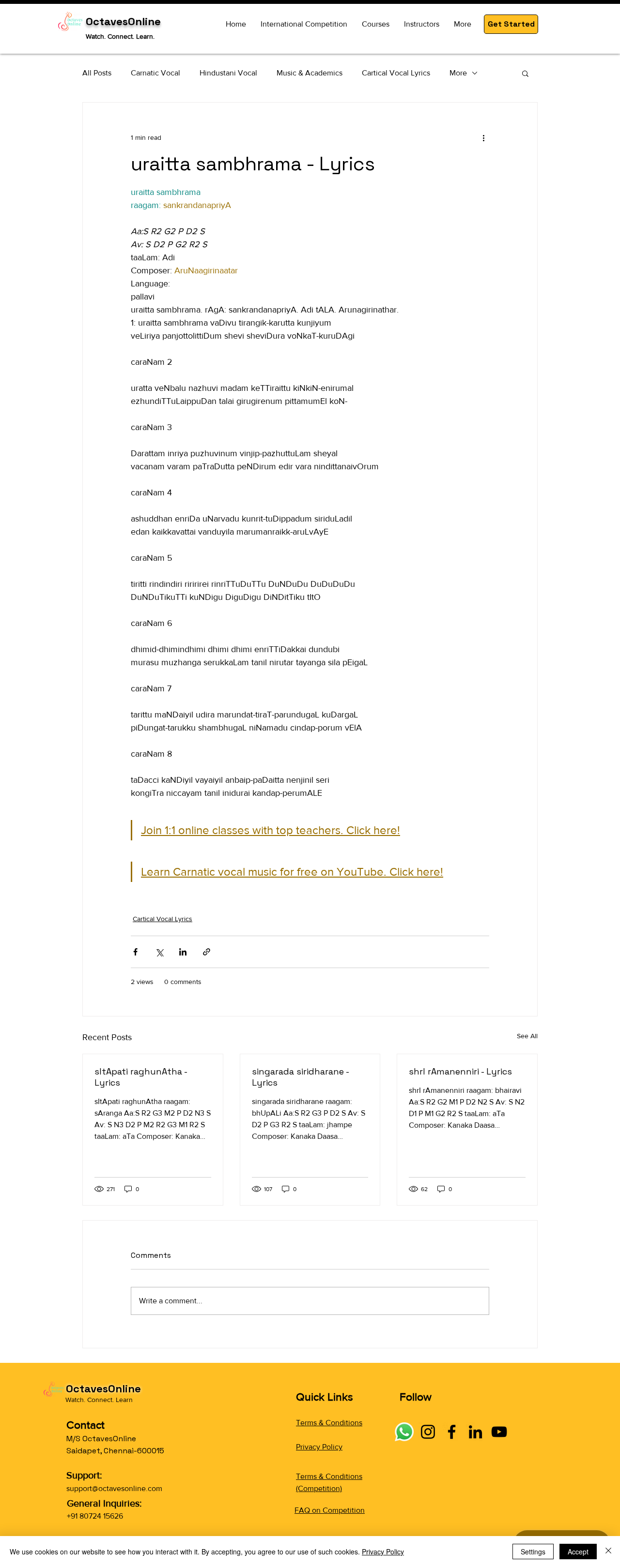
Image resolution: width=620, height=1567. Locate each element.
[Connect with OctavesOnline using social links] (404, 1431)
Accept (578, 1551)
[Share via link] (206, 951)
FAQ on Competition (329, 1510)
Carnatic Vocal (155, 73)
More (458, 73)
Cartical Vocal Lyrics (396, 73)
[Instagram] (427, 1431)
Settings (533, 1551)
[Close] (608, 1551)
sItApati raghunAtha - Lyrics (140, 1077)
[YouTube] (499, 1431)
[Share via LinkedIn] (182, 951)
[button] (511, 24)
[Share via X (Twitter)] (159, 951)
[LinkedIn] (475, 1431)
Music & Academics (309, 73)
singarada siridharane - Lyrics (300, 1077)
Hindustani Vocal (228, 73)
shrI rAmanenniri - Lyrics (460, 1071)
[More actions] (483, 137)
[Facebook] (451, 1431)
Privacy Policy (319, 1447)
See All (527, 1036)
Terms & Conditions (329, 1422)
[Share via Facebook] (135, 951)
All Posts (96, 73)
